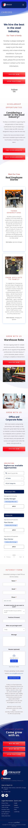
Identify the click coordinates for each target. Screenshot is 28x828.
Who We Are (14, 743)
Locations (16, 807)
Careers (16, 805)
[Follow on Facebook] (2, 795)
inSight (15, 803)
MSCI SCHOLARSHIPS (14, 157)
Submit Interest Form (14, 677)
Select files (14, 661)
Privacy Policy (4, 803)
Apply (14, 506)
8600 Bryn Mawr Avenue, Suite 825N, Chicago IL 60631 (15, 788)
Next (20, 557)
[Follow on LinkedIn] (6, 795)
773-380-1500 (7, 791)
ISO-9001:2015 (5, 813)
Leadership (16, 811)
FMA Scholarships (14, 150)
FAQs (15, 809)
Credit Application (5, 811)
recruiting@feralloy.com (16, 673)
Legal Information (5, 805)
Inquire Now (14, 74)
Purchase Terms (5, 809)
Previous (8, 557)
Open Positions (14, 81)
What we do (14, 749)
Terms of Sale (4, 807)
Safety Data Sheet (5, 816)
